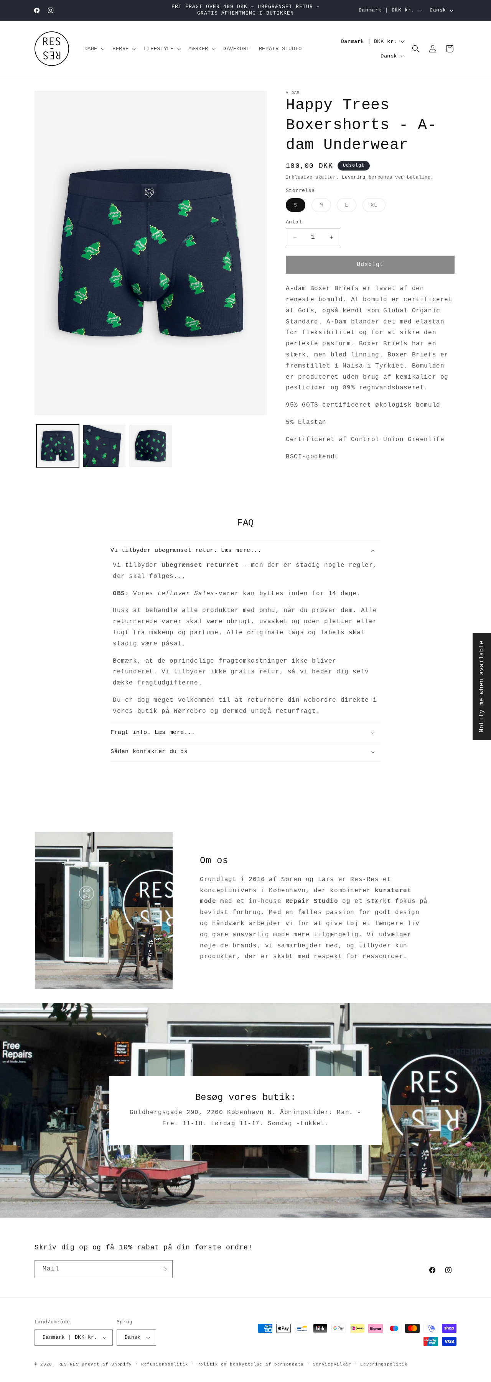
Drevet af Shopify (107, 1364)
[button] (94, 49)
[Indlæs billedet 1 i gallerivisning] (57, 446)
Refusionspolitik (164, 1364)
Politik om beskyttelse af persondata (251, 1364)
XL (378, 207)
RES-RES (68, 1364)
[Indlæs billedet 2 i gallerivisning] (104, 446)
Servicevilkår (332, 1364)
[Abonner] (163, 1269)
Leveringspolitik (383, 1364)
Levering (354, 177)
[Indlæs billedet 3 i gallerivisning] (150, 446)
